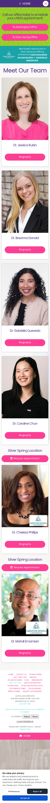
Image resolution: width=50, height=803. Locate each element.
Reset (35, 716)
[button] (45, 3)
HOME (27, 735)
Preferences (14, 791)
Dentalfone (25, 729)
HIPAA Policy (25, 709)
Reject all (37, 791)
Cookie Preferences (25, 721)
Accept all (25, 798)
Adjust (27, 716)
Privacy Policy (12, 709)
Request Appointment (27, 458)
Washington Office (26, 27)
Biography (25, 156)
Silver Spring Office (26, 37)
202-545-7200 (24, 704)
